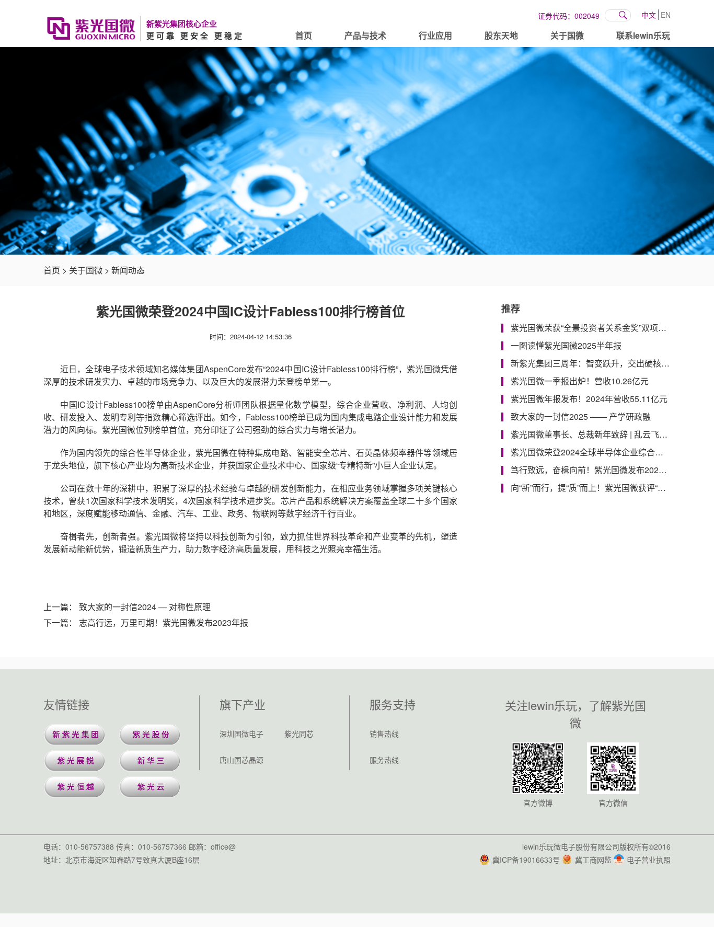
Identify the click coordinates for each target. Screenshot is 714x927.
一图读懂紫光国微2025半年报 (566, 345)
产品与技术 (365, 35)
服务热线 (384, 759)
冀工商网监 (593, 859)
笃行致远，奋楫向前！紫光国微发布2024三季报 (599, 470)
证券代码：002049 (569, 15)
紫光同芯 (299, 733)
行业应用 (435, 35)
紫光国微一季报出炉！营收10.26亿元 (580, 381)
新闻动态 (128, 270)
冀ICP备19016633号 (526, 859)
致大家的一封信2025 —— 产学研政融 (581, 416)
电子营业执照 (649, 859)
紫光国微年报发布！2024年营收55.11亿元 (589, 399)
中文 (648, 14)
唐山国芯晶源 (241, 759)
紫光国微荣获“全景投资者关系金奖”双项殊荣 (593, 328)
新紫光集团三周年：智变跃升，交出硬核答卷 (594, 363)
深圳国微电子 (241, 733)
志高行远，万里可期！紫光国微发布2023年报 (163, 622)
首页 (303, 35)
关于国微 (567, 35)
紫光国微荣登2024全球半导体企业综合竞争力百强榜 (608, 452)
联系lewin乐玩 (643, 35)
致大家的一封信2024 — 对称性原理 (145, 607)
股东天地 (501, 35)
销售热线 (384, 733)
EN (666, 14)
